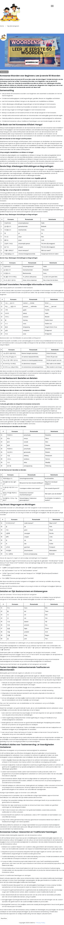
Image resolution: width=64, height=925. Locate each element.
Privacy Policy (40, 923)
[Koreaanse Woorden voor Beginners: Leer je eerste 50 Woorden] (32, 52)
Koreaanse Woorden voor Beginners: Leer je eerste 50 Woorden (30, 75)
